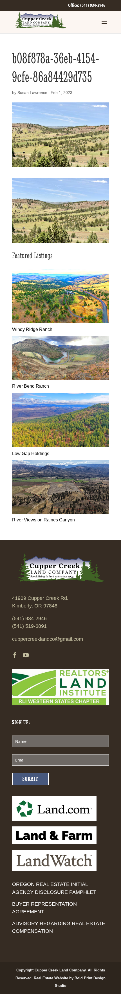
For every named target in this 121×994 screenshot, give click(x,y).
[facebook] (15, 656)
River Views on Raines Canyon (43, 519)
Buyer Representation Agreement (44, 907)
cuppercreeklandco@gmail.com (47, 639)
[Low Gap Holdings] (60, 445)
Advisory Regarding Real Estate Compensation (58, 927)
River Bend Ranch (30, 386)
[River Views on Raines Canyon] (60, 512)
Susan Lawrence (32, 92)
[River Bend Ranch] (60, 378)
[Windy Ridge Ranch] (60, 321)
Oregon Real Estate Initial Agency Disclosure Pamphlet (54, 888)
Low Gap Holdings (30, 453)
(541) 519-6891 (29, 626)
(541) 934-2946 (29, 618)
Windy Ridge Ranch (32, 329)
